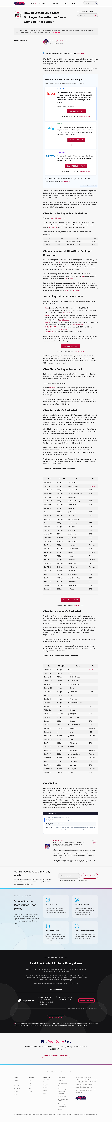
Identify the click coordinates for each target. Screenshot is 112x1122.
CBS (71, 278)
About (74, 3)
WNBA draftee (53, 227)
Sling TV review (64, 320)
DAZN (45, 1090)
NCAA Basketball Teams (85, 12)
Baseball (16, 1086)
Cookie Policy (62, 1106)
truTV (91, 670)
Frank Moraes (62, 41)
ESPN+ (67, 290)
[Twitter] (96, 843)
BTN (60, 262)
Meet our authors (62, 1083)
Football (16, 1080)
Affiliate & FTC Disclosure (62, 1092)
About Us (60, 1080)
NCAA (30, 1091)
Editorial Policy (62, 1089)
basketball (52, 388)
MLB (30, 1089)
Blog (65, 3)
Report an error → (78, 1071)
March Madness (56, 218)
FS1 (82, 276)
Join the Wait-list (90, 876)
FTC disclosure (81, 1090)
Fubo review (67, 313)
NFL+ (44, 1093)
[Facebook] (94, 843)
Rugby (16, 1091)
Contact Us (61, 1086)
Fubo (47, 308)
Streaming (42, 3)
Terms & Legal (62, 1103)
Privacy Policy (62, 1096)
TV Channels (54, 3)
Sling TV (48, 315)
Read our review (84, 116)
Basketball (17, 1089)
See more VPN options (56, 1017)
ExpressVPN (66, 181)
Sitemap (60, 1109)
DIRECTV (48, 322)
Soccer (16, 1094)
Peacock (92, 486)
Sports (32, 3)
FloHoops (76, 290)
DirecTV (45, 1087)
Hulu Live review (61, 329)
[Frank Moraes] (48, 846)
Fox (66, 278)
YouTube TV (49, 332)
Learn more (56, 33)
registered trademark (79, 1114)
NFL (30, 1080)
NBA (30, 1086)
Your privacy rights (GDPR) (63, 1100)
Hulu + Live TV (50, 327)
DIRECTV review (77, 324)
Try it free (80, 53)
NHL (30, 1083)
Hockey (16, 1083)
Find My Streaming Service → (56, 1055)
